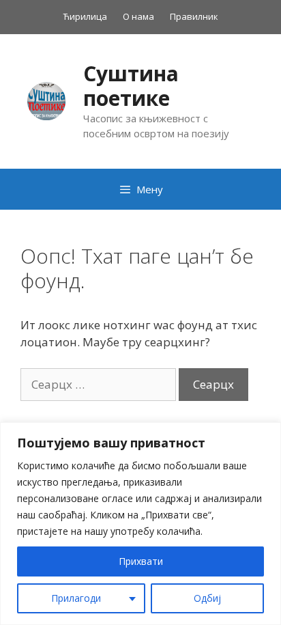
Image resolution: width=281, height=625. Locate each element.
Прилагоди (76, 598)
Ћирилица (85, 16)
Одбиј (207, 598)
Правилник (194, 16)
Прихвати (141, 561)
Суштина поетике (131, 85)
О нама (138, 16)
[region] (140, 523)
